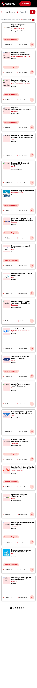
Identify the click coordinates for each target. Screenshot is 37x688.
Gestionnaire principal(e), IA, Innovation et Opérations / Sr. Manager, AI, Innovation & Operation (21, 221)
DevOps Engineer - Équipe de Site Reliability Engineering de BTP (21, 413)
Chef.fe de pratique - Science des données (21, 274)
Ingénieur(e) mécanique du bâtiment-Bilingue (21, 578)
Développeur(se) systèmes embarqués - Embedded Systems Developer (20, 303)
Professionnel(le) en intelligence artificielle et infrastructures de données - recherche (21, 82)
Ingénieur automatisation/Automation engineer (21, 109)
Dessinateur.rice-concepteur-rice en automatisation (21, 551)
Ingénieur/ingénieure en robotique (20, 26)
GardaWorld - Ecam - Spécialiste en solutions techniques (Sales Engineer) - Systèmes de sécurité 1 (21, 442)
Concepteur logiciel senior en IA (22, 191)
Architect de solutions (19, 329)
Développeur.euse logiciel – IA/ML (21, 247)
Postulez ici (8, 44)
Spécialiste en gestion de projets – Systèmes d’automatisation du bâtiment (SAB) (21, 359)
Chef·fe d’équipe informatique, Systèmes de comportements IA (22, 137)
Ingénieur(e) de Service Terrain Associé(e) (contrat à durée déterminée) (22, 469)
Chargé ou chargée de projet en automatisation (22, 523)
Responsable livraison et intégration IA (20, 164)
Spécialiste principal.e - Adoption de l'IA (19, 495)
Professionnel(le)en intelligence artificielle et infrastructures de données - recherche (21, 55)
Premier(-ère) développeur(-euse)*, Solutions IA (21, 385)
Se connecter (25, 3)
